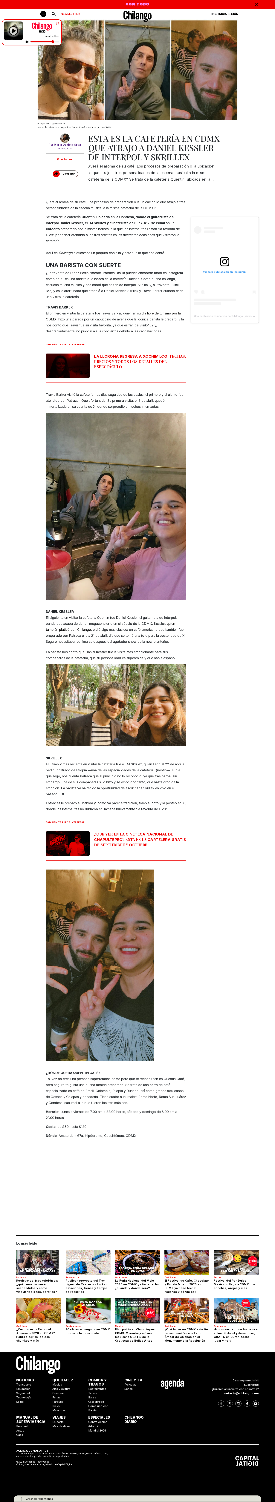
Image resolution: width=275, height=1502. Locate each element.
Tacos (92, 1393)
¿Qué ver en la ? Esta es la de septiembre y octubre (140, 839)
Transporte (72, 1277)
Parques (58, 1401)
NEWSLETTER (70, 14)
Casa (19, 1435)
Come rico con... (99, 1406)
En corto (58, 1422)
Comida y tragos (97, 1382)
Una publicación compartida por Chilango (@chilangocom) (228, 315)
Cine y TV (133, 1380)
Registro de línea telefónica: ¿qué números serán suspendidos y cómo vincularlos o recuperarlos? (37, 1286)
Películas (130, 1384)
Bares (92, 1397)
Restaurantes (73, 1326)
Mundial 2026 (97, 1430)
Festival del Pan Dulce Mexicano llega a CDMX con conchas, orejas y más (234, 1284)
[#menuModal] (43, 14)
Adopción (94, 1426)
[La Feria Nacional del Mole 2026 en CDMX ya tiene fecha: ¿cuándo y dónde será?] (137, 1262)
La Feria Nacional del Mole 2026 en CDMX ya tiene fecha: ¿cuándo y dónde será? (137, 1284)
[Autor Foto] (65, 138)
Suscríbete (251, 1384)
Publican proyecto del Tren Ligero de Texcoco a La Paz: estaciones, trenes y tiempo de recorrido (87, 1286)
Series (128, 1389)
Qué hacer (65, 159)
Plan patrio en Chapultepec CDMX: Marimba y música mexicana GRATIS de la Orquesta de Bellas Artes (135, 1335)
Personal (22, 1426)
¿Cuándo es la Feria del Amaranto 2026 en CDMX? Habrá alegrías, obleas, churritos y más (35, 1335)
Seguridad (23, 1393)
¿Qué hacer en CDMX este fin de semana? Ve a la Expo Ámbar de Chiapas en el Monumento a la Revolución (186, 1335)
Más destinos (61, 1426)
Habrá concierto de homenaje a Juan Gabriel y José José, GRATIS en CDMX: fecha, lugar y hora (236, 1335)
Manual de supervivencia (30, 1419)
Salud (20, 1401)
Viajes (59, 1417)
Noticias (21, 1277)
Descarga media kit (246, 1380)
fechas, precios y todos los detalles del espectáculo (140, 361)
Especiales (99, 1417)
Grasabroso (96, 1401)
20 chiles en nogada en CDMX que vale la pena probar (88, 1331)
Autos (20, 1430)
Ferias (217, 1277)
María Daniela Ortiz (67, 144)
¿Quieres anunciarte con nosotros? (235, 1389)
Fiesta (92, 1410)
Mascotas (59, 1410)
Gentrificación (97, 1422)
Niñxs (56, 1406)
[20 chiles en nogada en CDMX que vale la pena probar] (88, 1310)
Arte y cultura (61, 1389)
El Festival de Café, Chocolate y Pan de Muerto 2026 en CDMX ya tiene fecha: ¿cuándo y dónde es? (186, 1286)
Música (119, 1326)
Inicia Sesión (228, 14)
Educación (23, 1389)
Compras (58, 1393)
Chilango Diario (134, 1419)
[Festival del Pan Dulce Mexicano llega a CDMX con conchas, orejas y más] (236, 1262)
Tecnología (23, 1397)
